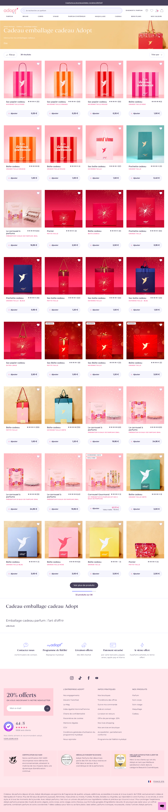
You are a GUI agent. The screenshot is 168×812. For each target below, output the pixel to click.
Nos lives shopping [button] (106, 723)
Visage (56, 16)
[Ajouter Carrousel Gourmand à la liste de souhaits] (120, 456)
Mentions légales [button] (70, 723)
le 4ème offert (142, 650)
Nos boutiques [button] (104, 695)
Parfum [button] (135, 695)
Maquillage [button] (137, 709)
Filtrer (12, 55)
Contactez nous (25, 650)
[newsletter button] (47, 708)
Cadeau (118, 16)
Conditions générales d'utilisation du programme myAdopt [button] (79, 733)
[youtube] (97, 678)
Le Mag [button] (66, 705)
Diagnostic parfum (134, 10)
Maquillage (100, 16)
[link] (156, 10)
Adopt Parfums (9, 26)
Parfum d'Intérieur (76, 16)
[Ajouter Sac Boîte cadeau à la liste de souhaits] (79, 325)
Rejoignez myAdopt (55, 655)
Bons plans (136, 16)
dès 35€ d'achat (84, 655)
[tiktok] (80, 678)
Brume (25, 16)
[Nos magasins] (146, 10)
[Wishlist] (151, 10)
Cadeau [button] (135, 714)
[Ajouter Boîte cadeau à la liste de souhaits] (160, 64)
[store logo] (11, 10)
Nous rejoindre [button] (69, 739)
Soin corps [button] (137, 700)
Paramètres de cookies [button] (73, 718)
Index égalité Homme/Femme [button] (76, 709)
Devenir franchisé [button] (71, 700)
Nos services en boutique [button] (109, 728)
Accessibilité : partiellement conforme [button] (110, 733)
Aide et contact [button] (104, 709)
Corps (40, 16)
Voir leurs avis (11, 738)
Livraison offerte (84, 650)
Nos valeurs (156, 16)
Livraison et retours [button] (106, 714)
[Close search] (125, 11)
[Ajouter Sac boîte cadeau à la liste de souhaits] (120, 128)
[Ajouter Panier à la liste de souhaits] (79, 193)
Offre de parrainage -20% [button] (109, 718)
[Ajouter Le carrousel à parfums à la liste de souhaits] (38, 193)
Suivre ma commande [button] (107, 705)
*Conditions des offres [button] (107, 700)
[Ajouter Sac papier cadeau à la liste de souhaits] (38, 64)
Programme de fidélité (55, 650)
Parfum (9, 16)
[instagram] (72, 678)
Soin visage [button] (137, 705)
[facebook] (88, 678)
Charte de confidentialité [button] (74, 714)
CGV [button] (65, 728)
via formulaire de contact (25, 655)
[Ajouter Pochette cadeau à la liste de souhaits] (160, 128)
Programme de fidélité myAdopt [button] (112, 739)
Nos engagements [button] (71, 695)
